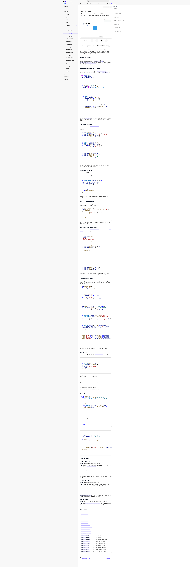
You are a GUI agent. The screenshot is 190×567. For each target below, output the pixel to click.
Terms (106, 564)
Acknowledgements (101, 564)
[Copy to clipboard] (110, 75)
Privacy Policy (94, 564)
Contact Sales (113, 3)
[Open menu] (111, 7)
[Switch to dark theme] (126, 1)
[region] (96, 214)
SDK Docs (70, 1)
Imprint (90, 564)
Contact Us (85, 564)
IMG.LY (82, 564)
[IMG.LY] (65, 1)
